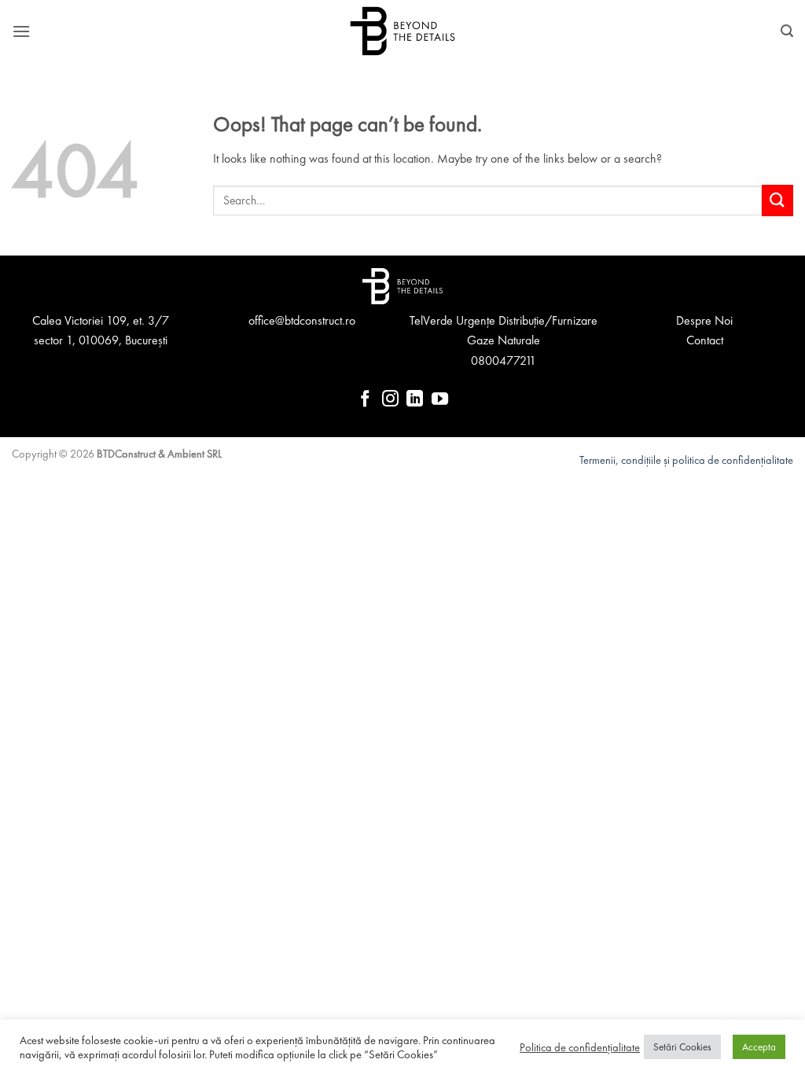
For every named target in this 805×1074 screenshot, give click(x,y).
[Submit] (777, 200)
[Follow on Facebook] (365, 399)
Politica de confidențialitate (580, 1047)
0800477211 (503, 360)
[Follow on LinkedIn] (414, 399)
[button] (21, 31)
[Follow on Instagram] (390, 399)
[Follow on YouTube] (440, 399)
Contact (704, 340)
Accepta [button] (759, 1047)
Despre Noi (704, 320)
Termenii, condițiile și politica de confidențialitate (686, 460)
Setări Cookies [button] (682, 1047)
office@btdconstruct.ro (301, 320)
